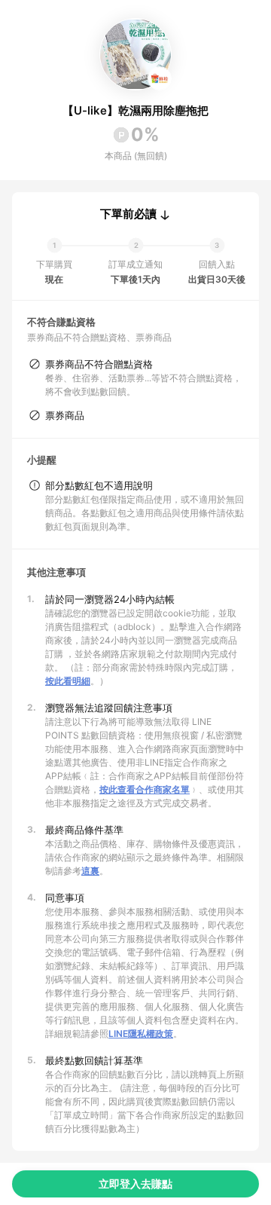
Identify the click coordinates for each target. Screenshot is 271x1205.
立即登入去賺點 (135, 1183)
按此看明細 (67, 681)
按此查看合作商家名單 (144, 789)
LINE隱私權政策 (140, 1033)
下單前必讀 (128, 214)
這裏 (90, 870)
